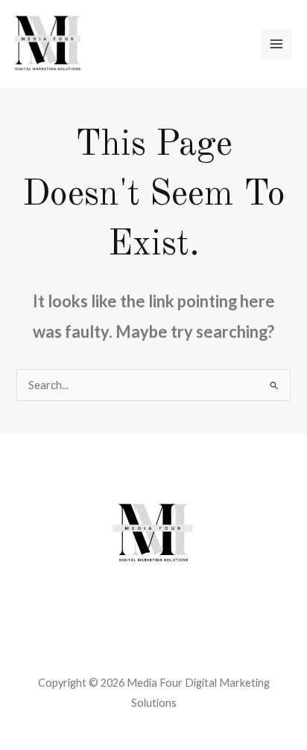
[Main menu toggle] (276, 44)
